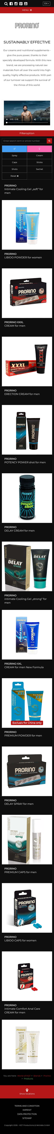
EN (46, 3)
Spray (14, 155)
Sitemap (27, 1118)
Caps (14, 162)
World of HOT (24, 1076)
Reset (14, 176)
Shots (14, 169)
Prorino (47, 1076)
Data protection (27, 1114)
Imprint (27, 1110)
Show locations (27, 1094)
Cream (39, 155)
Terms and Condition (27, 1106)
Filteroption (27, 133)
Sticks (40, 162)
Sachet (39, 169)
